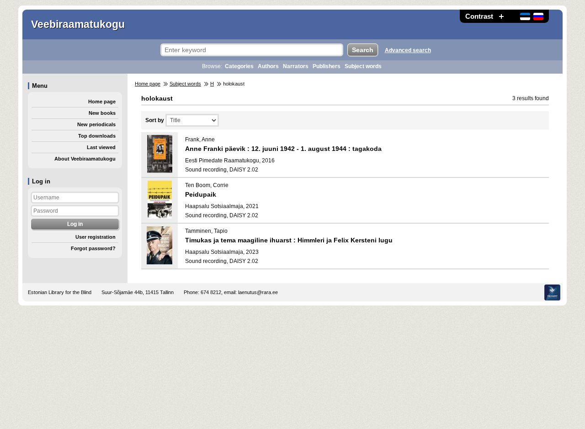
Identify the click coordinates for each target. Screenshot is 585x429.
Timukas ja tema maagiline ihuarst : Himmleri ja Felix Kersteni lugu (289, 240)
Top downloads (97, 136)
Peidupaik (200, 194)
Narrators (295, 66)
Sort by (154, 120)
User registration (95, 237)
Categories (239, 66)
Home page (102, 101)
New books (102, 113)
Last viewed (101, 147)
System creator (552, 292)
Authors (268, 66)
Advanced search (408, 50)
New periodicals (96, 124)
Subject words (363, 66)
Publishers (326, 66)
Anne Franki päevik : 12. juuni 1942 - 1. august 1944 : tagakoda (283, 148)
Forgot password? (93, 248)
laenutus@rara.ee (258, 292)
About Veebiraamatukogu (85, 158)
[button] (501, 16)
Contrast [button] (479, 16)
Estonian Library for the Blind (59, 292)
